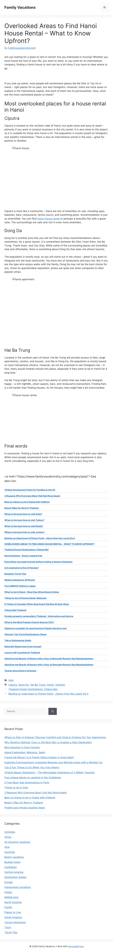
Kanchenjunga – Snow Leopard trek (23, 555)
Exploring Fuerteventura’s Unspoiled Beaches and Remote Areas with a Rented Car (53, 762)
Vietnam (60, 684)
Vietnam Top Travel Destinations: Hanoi (25, 634)
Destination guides (15, 877)
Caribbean (10, 867)
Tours (7, 927)
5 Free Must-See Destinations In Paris (26, 782)
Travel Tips (10, 932)
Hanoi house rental (48, 218)
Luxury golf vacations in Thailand (22, 652)
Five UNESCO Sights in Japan (20, 586)
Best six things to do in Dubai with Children (27, 502)
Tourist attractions (15, 922)
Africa (7, 837)
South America (13, 917)
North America (13, 902)
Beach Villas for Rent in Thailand (21, 508)
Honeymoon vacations (17, 887)
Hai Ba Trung (37, 684)
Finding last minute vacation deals (24, 807)
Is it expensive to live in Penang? (21, 567)
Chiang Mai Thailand (15, 610)
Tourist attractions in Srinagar (20, 670)
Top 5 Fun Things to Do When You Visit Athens (31, 767)
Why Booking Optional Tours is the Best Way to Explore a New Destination (48, 742)
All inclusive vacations (17, 842)
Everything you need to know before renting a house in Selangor (38, 561)
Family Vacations (20, 7)
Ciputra (12, 684)
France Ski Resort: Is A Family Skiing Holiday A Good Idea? (39, 757)
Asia (11, 680)
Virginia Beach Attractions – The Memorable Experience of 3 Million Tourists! (49, 772)
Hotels (8, 892)
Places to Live (12, 912)
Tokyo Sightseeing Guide (17, 640)
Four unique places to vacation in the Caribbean (32, 777)
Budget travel (12, 862)
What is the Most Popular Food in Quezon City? (29, 622)
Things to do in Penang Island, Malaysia (25, 598)
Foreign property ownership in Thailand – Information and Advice (38, 616)
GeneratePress (76, 946)
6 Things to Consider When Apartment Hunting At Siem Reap (36, 604)
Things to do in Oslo (16, 787)
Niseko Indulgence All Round (19, 579)
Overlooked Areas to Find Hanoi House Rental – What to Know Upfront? (49, 544)
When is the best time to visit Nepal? (23, 526)
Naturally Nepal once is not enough (22, 646)
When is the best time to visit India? (23, 514)
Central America (13, 872)
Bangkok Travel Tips (15, 573)
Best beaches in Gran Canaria (22, 747)
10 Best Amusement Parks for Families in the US (29, 489)
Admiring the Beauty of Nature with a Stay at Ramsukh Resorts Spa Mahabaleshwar (48, 658)
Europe (8, 882)
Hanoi (50, 684)
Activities (9, 832)
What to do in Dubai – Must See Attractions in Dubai (31, 592)
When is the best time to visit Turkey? (24, 520)
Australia (9, 852)
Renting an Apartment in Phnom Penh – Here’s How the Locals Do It (39, 538)
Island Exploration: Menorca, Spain (24, 752)
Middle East (11, 897)
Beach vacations (14, 857)
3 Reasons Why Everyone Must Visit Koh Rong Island (32, 495)
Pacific (8, 907)
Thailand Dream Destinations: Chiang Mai (26, 549)
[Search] (52, 711)
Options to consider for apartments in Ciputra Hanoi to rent (35, 628)
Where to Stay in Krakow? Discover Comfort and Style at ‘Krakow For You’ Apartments (55, 737)
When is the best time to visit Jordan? (24, 532)
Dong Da (23, 684)
